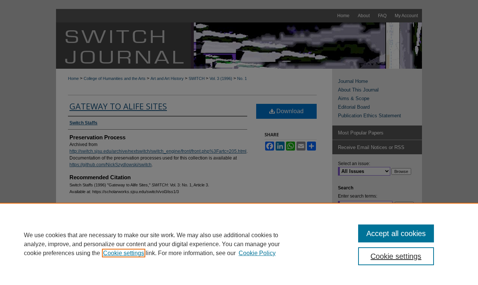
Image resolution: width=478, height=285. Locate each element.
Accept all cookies (396, 233)
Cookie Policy (257, 253)
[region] (239, 244)
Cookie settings (123, 253)
